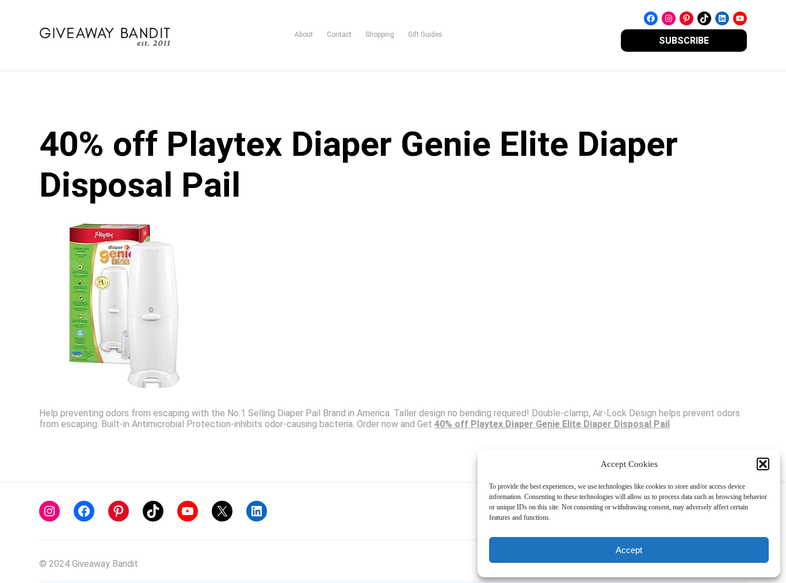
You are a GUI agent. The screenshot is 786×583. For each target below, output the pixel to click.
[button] (763, 464)
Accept (629, 550)
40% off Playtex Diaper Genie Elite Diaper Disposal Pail (552, 424)
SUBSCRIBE (684, 40)
